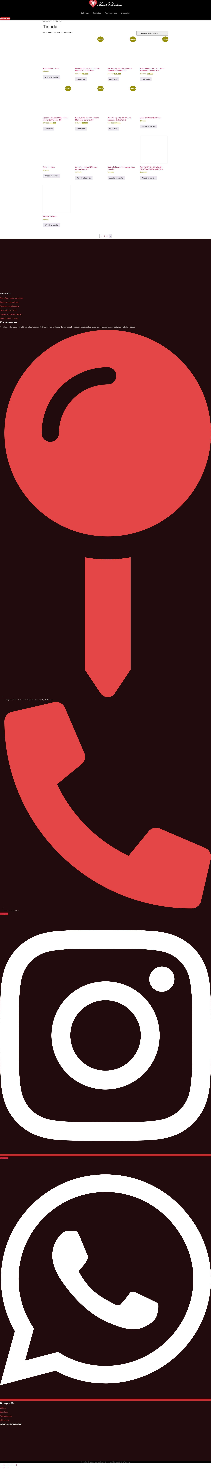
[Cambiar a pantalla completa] (6, 1465)
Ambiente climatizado (9, 302)
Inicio (45, 21)
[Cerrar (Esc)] (15, 1465)
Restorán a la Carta (8, 310)
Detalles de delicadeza (9, 306)
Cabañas (85, 13)
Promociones (111, 13)
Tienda (50, 21)
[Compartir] (10, 1465)
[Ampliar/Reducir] (2, 1465)
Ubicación (125, 13)
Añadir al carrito (51, 77)
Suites (3, 1408)
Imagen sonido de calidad (11, 314)
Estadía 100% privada (9, 318)
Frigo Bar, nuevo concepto (11, 298)
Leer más (81, 79)
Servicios (97, 13)
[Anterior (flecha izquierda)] (2, 1468)
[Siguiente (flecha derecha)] (6, 1468)
